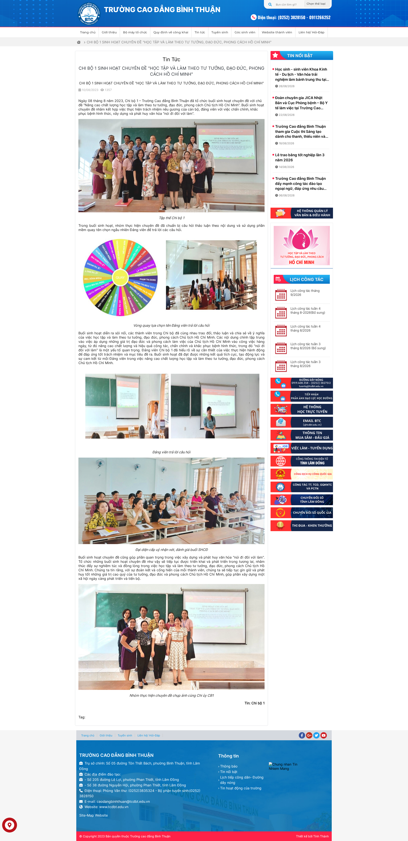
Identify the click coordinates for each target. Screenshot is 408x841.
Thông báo (229, 766)
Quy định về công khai (170, 32)
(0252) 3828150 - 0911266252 (304, 17)
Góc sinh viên (245, 32)
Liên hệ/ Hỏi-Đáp (311, 32)
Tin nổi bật (228, 772)
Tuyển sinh (219, 32)
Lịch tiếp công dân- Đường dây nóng (242, 780)
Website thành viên (277, 32)
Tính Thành (321, 836)
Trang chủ (87, 32)
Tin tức (200, 32)
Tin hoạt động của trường (240, 788)
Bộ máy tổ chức (135, 32)
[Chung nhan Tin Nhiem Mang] (299, 766)
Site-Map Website (93, 815)
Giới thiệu (109, 32)
